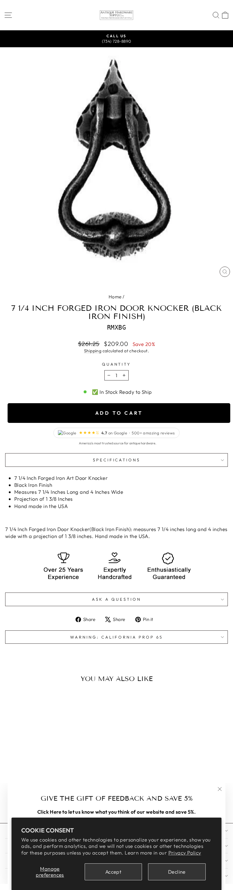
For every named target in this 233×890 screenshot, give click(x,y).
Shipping (92, 351)
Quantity (116, 364)
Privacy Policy (184, 852)
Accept (113, 871)
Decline (177, 871)
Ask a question (116, 599)
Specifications (116, 459)
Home (115, 297)
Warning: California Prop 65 (116, 637)
